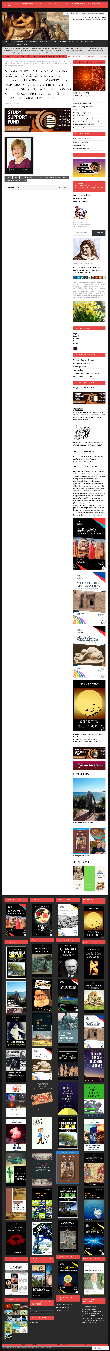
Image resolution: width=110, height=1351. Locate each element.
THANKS (63, 41)
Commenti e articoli (80, 202)
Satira (90, 1345)
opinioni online (55, 177)
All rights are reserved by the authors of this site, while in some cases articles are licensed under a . (88, 738)
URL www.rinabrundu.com (82, 195)
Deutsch (76, 341)
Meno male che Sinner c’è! (81, 128)
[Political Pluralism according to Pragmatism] (16, 1326)
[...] (74, 99)
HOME (6, 41)
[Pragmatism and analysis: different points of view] (16, 1320)
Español (76, 336)
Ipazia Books (34, 1323)
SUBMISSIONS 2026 (75, 41)
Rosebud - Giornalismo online (16, 181)
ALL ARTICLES (90, 41)
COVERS (54, 41)
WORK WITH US (22, 45)
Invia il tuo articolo (36, 1309)
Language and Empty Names (82, 113)
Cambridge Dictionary (80, 367)
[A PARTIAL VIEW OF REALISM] (16, 1308)
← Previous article (12, 188)
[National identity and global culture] (8, 1320)
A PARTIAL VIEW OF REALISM (82, 104)
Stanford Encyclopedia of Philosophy (86, 373)
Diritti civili (66, 1345)
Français (76, 338)
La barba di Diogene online (39, 1345)
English (75, 334)
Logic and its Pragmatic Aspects (84, 94)
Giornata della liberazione (81, 116)
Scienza (96, 1345)
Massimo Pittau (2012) (80, 142)
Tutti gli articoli (25, 1345)
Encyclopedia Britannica (81, 363)
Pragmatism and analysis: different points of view (88, 122)
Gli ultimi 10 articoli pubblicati (89, 62)
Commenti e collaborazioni (38, 1312)
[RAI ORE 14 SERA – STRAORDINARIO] (16, 1332)
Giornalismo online (27, 177)
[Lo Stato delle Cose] (8, 1338)
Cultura (59, 1345)
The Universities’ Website (71, 13)
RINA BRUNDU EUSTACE (19, 41)
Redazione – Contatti (80, 198)
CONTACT (102, 13)
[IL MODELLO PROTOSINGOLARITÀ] (24, 1320)
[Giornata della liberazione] (24, 1314)
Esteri (16, 177)
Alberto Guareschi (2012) (81, 139)
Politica (65, 177)
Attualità (8, 177)
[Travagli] (8, 1314)
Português (76, 343)
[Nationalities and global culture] (24, 1308)
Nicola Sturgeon (42, 177)
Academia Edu (78, 370)
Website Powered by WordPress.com (41, 1347)
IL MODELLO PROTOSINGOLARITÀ (83, 125)
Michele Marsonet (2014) (81, 149)
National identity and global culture (84, 119)
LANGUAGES (44, 41)
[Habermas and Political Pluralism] (24, 1332)
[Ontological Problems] (8, 1332)
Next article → (64, 188)
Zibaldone (104, 1345)
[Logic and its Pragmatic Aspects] (89, 89)
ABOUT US (33, 41)
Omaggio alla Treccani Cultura (83, 388)
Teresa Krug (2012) (79, 145)
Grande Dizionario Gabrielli (82, 377)
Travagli (75, 110)
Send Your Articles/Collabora (89, 13)
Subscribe (99, 233)
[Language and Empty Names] (16, 1314)
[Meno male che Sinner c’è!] (8, 1326)
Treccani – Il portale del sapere (84, 360)
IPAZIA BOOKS (9, 45)
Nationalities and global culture (83, 107)
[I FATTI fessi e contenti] (24, 1326)
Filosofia (74, 1345)
